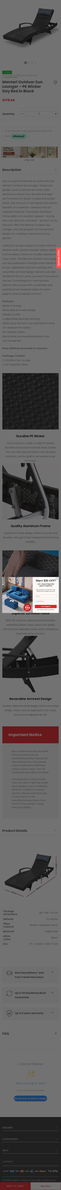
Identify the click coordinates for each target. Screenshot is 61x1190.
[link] (17, 585)
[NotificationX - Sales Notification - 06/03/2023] (29, 1174)
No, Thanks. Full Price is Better (45, 610)
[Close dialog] (57, 579)
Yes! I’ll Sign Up (45, 606)
